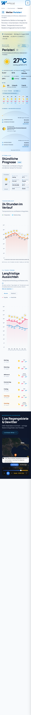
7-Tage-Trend (7, 90)
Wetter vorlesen (24, 45)
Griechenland (11, 8)
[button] (6, 182)
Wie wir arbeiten (7, 289)
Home (3, 8)
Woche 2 (13, 293)
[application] (15, 239)
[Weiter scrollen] (27, 183)
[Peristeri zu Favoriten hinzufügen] (17, 50)
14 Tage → (17, 90)
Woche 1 (6, 293)
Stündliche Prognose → (10, 93)
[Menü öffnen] (28, 3)
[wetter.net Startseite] (8, 3)
